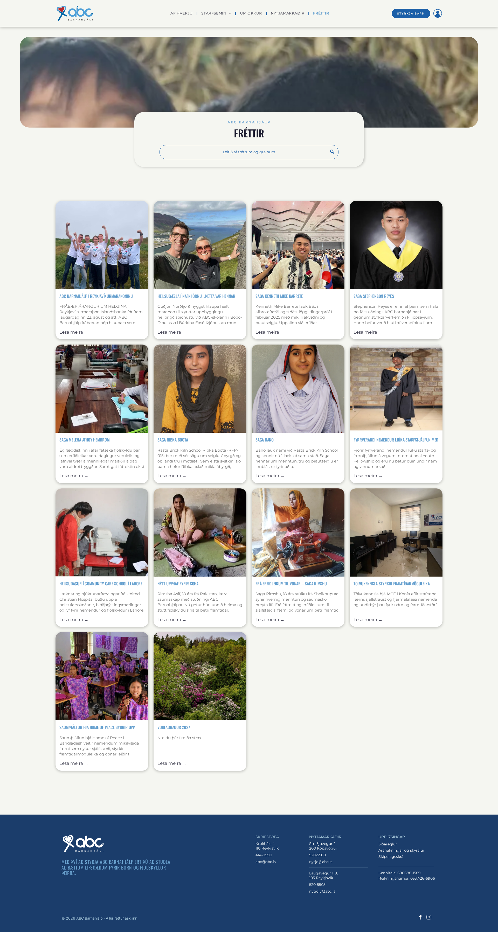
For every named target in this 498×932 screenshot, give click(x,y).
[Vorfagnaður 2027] (200, 676)
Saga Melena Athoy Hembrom (84, 440)
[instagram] (428, 918)
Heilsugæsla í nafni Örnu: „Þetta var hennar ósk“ (196, 296)
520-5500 (317, 855)
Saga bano (264, 440)
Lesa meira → (73, 332)
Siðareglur (387, 844)
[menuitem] (182, 13)
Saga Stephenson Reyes (374, 296)
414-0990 (263, 855)
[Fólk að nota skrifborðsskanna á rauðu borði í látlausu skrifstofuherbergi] (102, 532)
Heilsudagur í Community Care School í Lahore (100, 583)
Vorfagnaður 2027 (173, 727)
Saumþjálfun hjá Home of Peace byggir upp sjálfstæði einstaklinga (97, 727)
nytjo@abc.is (320, 861)
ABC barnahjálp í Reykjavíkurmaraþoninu (96, 296)
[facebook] (420, 918)
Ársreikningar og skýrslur (401, 850)
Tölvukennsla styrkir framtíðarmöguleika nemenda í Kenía (392, 583)
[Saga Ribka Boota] (200, 389)
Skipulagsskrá (390, 856)
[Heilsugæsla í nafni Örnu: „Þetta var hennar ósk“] (200, 245)
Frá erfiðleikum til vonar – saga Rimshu (291, 583)
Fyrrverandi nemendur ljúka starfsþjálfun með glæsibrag (396, 440)
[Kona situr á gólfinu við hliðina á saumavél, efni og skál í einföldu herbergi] (200, 532)
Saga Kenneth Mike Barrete (279, 296)
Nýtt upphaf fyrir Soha (177, 583)
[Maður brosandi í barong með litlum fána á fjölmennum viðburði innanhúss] (298, 245)
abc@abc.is (265, 861)
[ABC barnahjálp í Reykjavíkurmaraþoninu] (102, 245)
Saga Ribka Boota (172, 440)
